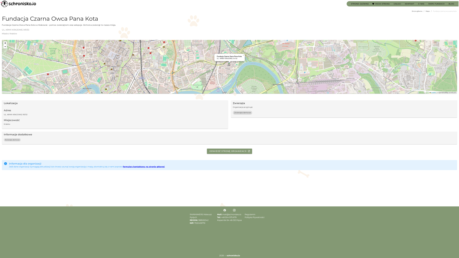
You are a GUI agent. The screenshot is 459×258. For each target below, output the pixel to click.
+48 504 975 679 (229, 217)
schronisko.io (233, 255)
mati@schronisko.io (231, 214)
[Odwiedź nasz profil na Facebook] (225, 210)
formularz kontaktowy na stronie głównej (144, 167)
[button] (229, 64)
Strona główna (417, 11)
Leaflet (433, 92)
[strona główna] (18, 4)
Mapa (428, 11)
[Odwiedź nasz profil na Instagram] (234, 210)
